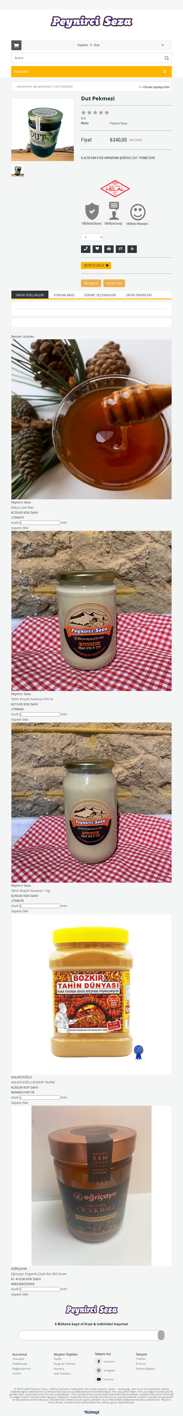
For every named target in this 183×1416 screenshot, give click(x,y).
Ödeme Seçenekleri (100, 295)
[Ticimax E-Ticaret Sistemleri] (92, 1412)
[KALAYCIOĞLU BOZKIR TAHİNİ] (91, 994)
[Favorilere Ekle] (97, 249)
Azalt (15, 522)
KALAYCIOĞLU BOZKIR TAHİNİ (33, 1082)
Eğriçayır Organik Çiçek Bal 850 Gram (39, 1274)
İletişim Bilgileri (145, 1368)
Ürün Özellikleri (30, 295)
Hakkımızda (19, 1364)
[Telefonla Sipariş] (85, 249)
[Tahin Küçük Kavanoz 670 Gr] (91, 611)
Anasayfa (18, 1359)
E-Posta (141, 1364)
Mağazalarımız (21, 1368)
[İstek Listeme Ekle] (109, 249)
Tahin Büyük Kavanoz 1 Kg (30, 890)
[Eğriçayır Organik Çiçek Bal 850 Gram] (91, 1186)
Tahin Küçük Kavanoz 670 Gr (32, 699)
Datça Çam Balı (22, 507)
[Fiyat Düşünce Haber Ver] (132, 249)
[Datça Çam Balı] (91, 419)
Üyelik (57, 1359)
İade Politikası (62, 1373)
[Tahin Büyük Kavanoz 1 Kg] (91, 802)
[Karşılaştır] (120, 249)
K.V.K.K (16, 1373)
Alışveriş (59, 1368)
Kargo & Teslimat (64, 1364)
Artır (64, 522)
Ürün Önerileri (139, 295)
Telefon (141, 1359)
